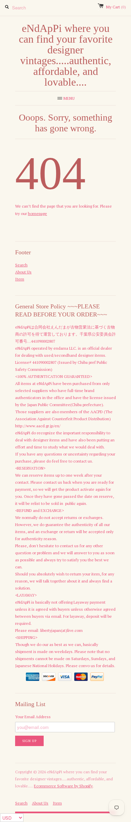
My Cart (116, 6)
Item (19, 279)
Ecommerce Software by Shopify (63, 785)
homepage (37, 213)
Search (21, 264)
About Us (23, 271)
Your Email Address (33, 716)
